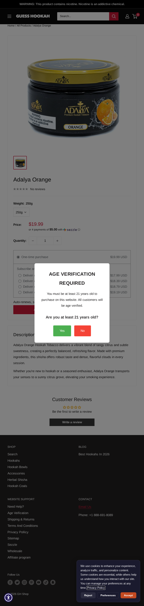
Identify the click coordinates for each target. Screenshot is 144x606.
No (83, 331)
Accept (128, 595)
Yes (62, 331)
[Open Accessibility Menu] (8, 597)
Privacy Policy (96, 587)
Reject (88, 595)
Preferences (108, 595)
